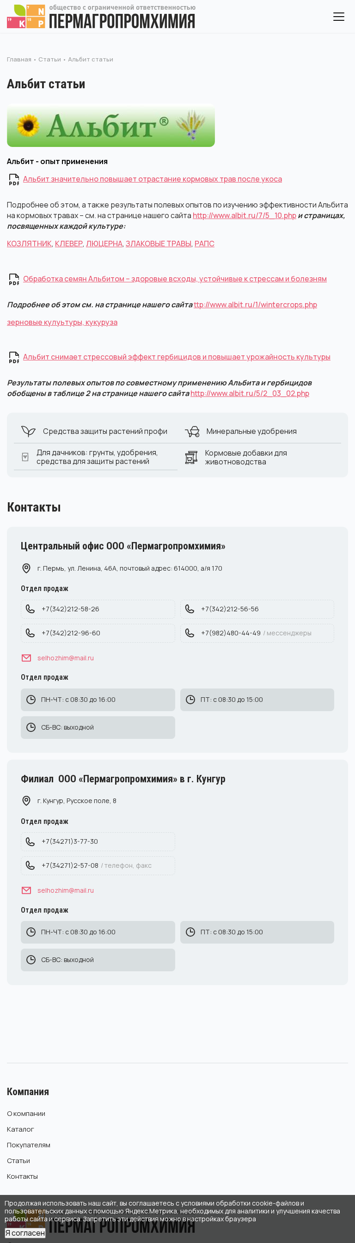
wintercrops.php (289, 304)
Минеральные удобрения (252, 431)
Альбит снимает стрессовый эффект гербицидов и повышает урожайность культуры (177, 357)
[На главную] (101, 16)
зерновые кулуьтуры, (46, 322)
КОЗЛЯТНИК (29, 243)
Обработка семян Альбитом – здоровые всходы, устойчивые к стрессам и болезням (175, 279)
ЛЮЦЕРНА (104, 243)
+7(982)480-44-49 (256, 632)
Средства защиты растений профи (105, 431)
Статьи (18, 1160)
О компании (26, 1113)
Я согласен (25, 1233)
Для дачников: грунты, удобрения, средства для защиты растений (97, 456)
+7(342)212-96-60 (71, 632)
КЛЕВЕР (69, 243)
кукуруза (101, 322)
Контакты (22, 1176)
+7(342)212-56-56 (230, 608)
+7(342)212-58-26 (70, 608)
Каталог (20, 1129)
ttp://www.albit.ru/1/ (227, 304)
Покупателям (28, 1145)
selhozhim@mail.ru (65, 657)
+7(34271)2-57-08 (97, 865)
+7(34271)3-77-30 (70, 841)
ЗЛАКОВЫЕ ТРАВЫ (158, 243)
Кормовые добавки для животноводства (246, 457)
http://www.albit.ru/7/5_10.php (244, 215)
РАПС (204, 243)
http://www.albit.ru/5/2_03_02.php (249, 393)
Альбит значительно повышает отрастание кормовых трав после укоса (152, 179)
